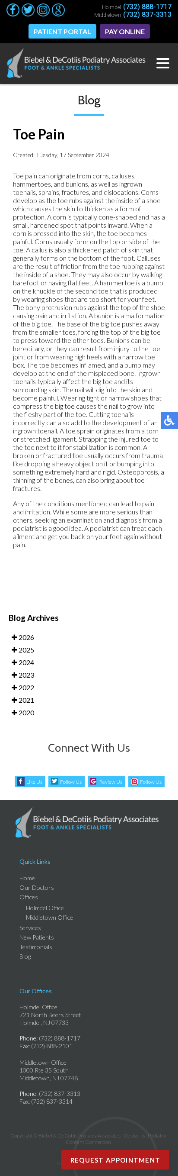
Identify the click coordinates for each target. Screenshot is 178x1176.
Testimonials (35, 946)
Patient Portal (62, 31)
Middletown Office (49, 917)
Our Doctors (36, 887)
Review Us (110, 782)
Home (27, 878)
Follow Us (71, 782)
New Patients (36, 937)
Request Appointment (115, 1160)
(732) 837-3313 (147, 15)
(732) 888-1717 (147, 7)
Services (30, 927)
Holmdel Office (45, 907)
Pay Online (125, 31)
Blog (25, 956)
